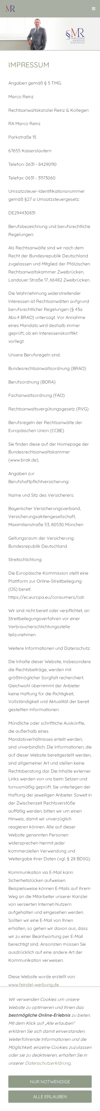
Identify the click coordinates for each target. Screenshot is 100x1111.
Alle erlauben (50, 1096)
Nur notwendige (50, 1081)
